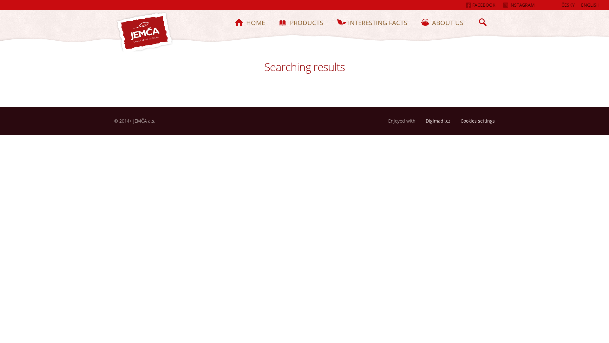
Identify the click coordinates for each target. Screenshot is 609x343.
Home (255, 22)
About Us (447, 22)
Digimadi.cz (438, 121)
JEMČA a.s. (144, 33)
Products (306, 22)
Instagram (521, 5)
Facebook (483, 5)
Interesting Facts (377, 22)
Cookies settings (478, 121)
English (590, 5)
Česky (568, 5)
